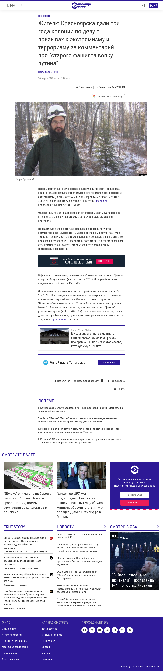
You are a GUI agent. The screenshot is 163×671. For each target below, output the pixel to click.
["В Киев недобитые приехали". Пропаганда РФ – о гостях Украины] (134, 561)
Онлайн (46, 646)
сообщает (101, 201)
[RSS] (122, 630)
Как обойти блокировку (14, 640)
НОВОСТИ (65, 526)
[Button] (84, 87)
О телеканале (9, 628)
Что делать (104, 261)
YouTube (46, 652)
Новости (44, 16)
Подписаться (109, 362)
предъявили (59, 319)
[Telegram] (144, 5)
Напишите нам (9, 652)
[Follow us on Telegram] (115, 630)
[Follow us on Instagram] (107, 630)
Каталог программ (12, 634)
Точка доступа (49, 628)
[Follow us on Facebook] (85, 630)
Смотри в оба (123, 526)
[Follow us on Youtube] (100, 630)
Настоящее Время (48, 71)
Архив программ (10, 659)
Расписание (48, 659)
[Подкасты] (130, 630)
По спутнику (48, 640)
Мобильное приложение (15, 646)
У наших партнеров (52, 634)
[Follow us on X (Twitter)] (92, 630)
